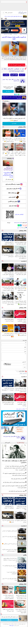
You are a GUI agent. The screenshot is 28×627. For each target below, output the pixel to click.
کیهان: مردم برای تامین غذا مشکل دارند (17, 491)
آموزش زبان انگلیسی (12, 201)
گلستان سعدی (12, 197)
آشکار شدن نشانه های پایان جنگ (18, 478)
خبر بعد (21, 75)
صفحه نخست (25, 34)
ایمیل (25, 347)
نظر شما (24, 340)
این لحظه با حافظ (12, 193)
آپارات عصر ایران (12, 206)
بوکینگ (21, 373)
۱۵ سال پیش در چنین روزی (13, 189)
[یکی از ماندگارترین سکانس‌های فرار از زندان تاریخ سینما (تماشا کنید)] (8, 163)
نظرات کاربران (14, 75)
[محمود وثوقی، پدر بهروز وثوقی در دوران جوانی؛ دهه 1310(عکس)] (14, 451)
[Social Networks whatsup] (18, 94)
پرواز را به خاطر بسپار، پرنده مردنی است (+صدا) (11, 80)
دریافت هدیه (9, 620)
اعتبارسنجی (25, 373)
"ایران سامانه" (11, 625)
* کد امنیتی (24, 362)
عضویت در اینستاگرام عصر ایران (13, 184)
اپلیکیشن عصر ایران (19, 214)
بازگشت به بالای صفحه (20, 409)
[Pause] (4, 114)
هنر (20, 227)
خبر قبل (7, 75)
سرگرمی (21, 34)
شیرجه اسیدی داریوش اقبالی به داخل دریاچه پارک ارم (14, 482)
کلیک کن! (14, 124)
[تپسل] (3, 101)
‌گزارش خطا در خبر (24, 225)
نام (25, 342)
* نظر (25, 351)
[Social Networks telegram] (15, 94)
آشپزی (18, 227)
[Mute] (6, 114)
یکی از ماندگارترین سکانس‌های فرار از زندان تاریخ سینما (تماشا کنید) (8, 168)
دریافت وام (8, 91)
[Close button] (27, 614)
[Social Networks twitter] (17, 94)
